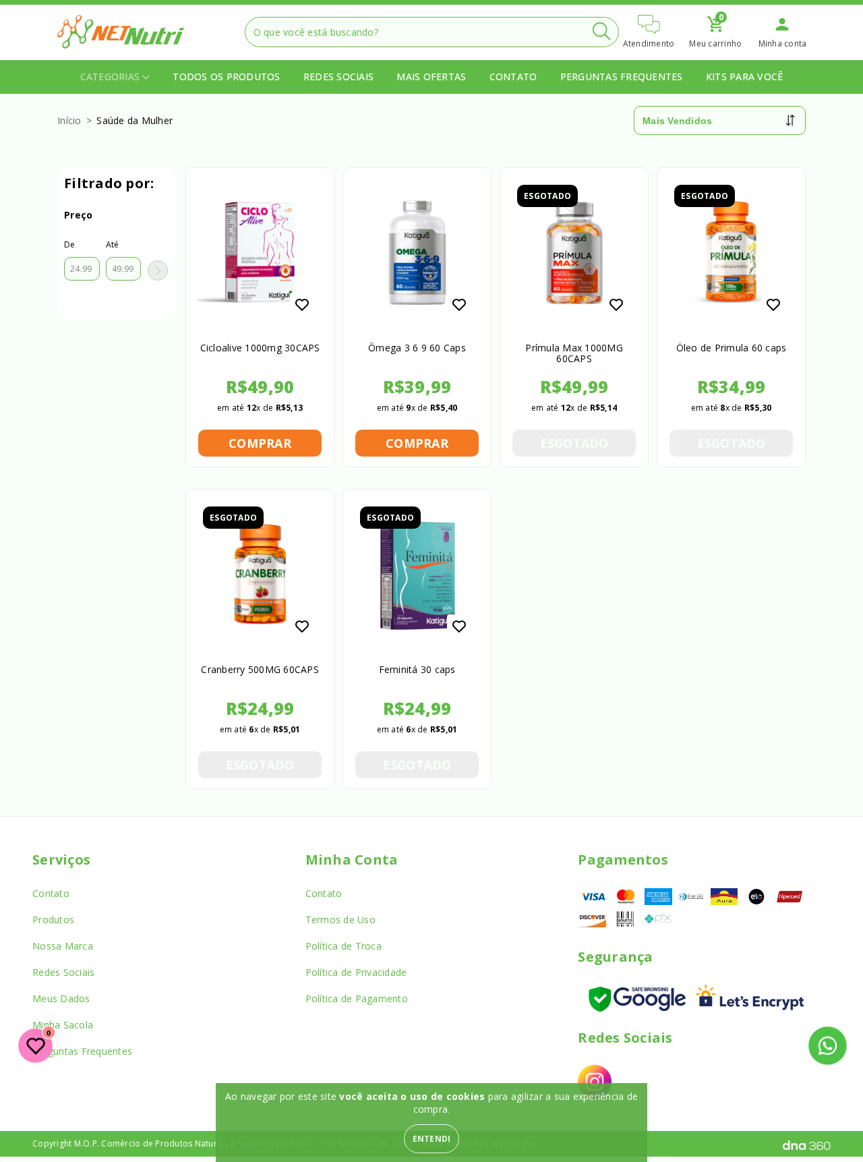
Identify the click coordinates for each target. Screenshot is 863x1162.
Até (112, 244)
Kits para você (744, 76)
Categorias (111, 76)
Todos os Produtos (226, 76)
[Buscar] (601, 31)
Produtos (53, 919)
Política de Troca (343, 945)
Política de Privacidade (356, 972)
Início (69, 120)
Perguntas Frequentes (621, 76)
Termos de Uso (340, 919)
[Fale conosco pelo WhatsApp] (828, 1046)
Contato (513, 76)
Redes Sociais (338, 76)
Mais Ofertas (431, 76)
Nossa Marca (62, 945)
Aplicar (158, 270)
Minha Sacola (62, 1024)
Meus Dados (61, 998)
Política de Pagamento (356, 998)
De (70, 244)
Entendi (432, 1138)
